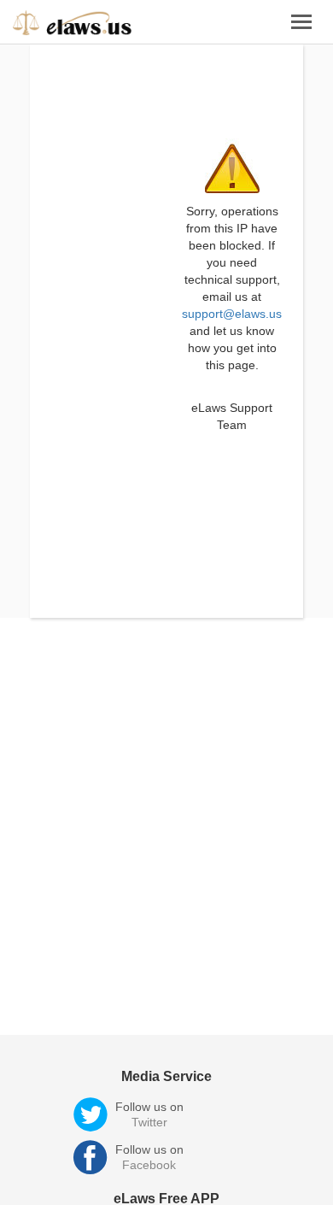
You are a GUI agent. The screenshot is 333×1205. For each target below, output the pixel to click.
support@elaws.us (232, 313)
